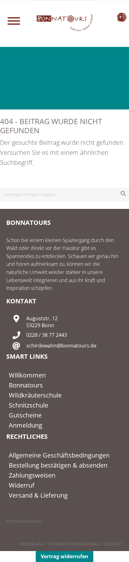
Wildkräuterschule (35, 395)
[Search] (123, 193)
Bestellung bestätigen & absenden (58, 465)
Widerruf (21, 485)
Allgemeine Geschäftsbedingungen (59, 455)
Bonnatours (26, 385)
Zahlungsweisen (32, 475)
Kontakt (114, 544)
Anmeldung (25, 425)
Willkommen (27, 375)
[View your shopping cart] (121, 17)
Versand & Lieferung (38, 495)
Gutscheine (25, 415)
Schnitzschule (28, 405)
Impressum (31, 544)
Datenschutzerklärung (74, 544)
